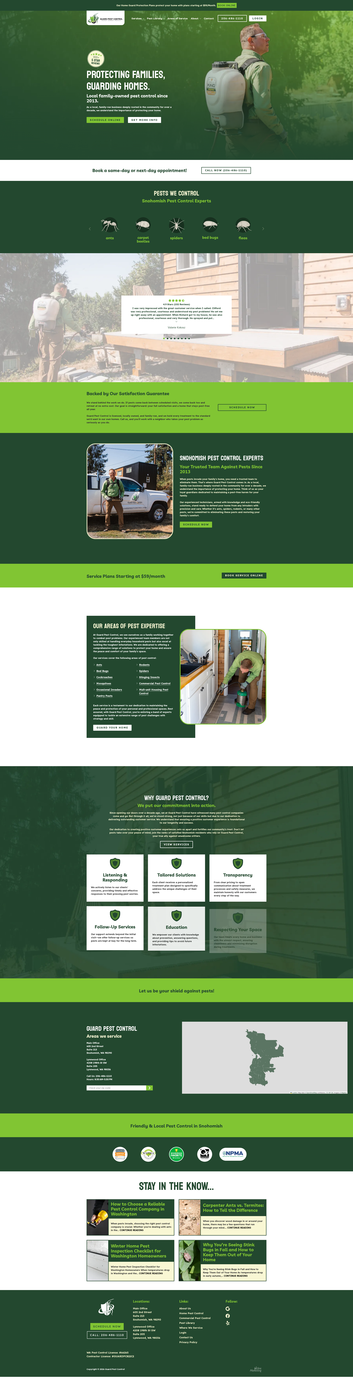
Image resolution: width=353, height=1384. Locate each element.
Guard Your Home (112, 727)
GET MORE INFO (144, 120)
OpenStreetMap (311, 1092)
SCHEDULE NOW (242, 407)
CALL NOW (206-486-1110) (226, 170)
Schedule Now (196, 524)
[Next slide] (263, 228)
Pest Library (187, 1323)
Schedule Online (105, 120)
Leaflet (294, 1092)
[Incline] (255, 1369)
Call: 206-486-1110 (107, 1335)
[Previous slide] (90, 228)
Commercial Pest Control (195, 1318)
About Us (185, 1308)
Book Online (227, 5)
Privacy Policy (188, 1342)
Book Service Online (244, 575)
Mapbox (344, 1092)
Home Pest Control (191, 1313)
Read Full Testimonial (176, 321)
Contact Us (186, 1337)
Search (149, 1087)
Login (257, 18)
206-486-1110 (232, 18)
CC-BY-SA (329, 1092)
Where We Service (191, 1327)
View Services (176, 844)
